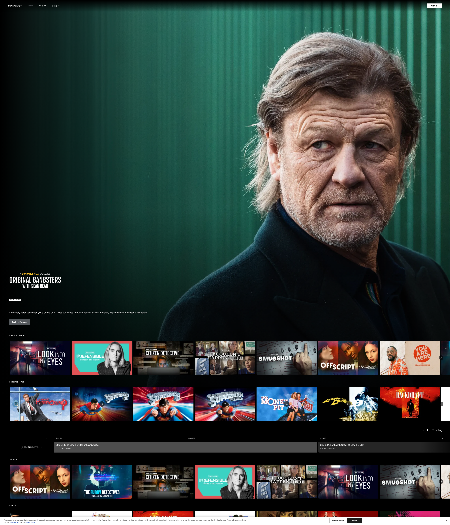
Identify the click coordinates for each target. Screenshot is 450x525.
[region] (225, 521)
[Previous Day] (423, 430)
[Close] (446, 520)
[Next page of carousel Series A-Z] (441, 481)
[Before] (47, 438)
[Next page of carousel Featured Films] (441, 404)
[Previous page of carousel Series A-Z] (9, 481)
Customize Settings (337, 520)
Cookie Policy (30, 522)
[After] (442, 438)
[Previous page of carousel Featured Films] (9, 404)
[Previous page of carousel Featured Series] (9, 357)
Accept (354, 520)
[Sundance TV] (31, 447)
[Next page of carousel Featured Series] (441, 357)
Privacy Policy (14, 522)
